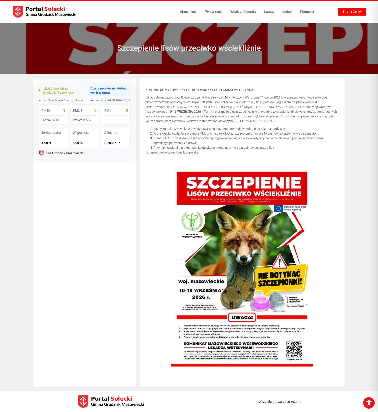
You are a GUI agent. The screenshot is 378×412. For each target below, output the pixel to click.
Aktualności (188, 12)
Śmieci (287, 12)
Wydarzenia (213, 12)
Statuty (269, 12)
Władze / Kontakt (243, 12)
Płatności (307, 12)
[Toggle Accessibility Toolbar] (369, 403)
